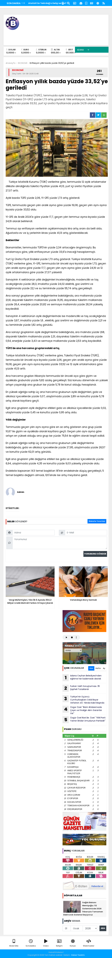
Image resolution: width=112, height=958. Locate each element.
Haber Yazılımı (78, 955)
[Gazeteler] (91, 3)
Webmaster (88, 945)
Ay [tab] (104, 668)
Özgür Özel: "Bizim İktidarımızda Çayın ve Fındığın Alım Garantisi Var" (83, 710)
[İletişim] (75, 3)
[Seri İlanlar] (86, 3)
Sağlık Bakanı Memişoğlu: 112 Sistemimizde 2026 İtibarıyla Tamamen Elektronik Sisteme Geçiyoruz (83, 908)
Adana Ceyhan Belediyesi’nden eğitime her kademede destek (83, 677)
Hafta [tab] (98, 668)
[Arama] (68, 3)
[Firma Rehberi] (81, 3)
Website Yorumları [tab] (97, 521)
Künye (73, 945)
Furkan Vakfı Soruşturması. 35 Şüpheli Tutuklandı (82, 688)
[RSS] (103, 3)
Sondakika (31, 945)
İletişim (59, 945)
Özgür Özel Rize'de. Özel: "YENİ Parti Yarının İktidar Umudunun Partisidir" (85, 719)
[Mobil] (63, 3)
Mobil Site (13, 945)
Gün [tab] (91, 668)
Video (46, 945)
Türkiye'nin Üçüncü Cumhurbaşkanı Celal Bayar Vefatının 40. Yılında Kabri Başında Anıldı (83, 699)
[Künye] (97, 3)
